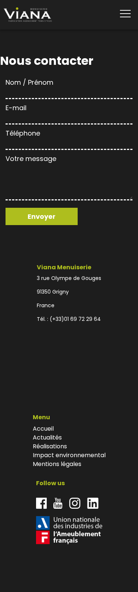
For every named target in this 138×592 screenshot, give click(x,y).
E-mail (16, 107)
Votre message (31, 158)
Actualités (47, 437)
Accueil (43, 428)
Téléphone (23, 133)
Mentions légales (57, 464)
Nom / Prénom (29, 82)
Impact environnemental (69, 455)
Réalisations (50, 446)
